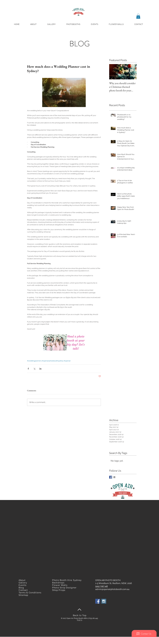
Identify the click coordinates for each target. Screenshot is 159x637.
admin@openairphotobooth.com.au (112, 589)
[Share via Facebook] (28, 368)
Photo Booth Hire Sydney (67, 580)
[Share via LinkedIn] (40, 368)
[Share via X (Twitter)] (34, 368)
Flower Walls (59, 585)
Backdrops (58, 582)
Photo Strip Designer (64, 587)
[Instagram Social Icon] (114, 477)
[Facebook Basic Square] (110, 477)
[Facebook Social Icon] (97, 601)
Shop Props (58, 590)
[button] (138, 16)
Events (22, 585)
